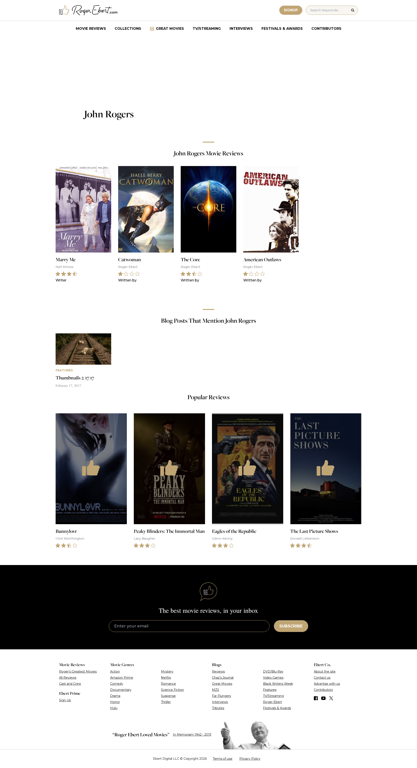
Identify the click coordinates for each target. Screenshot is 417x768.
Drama (115, 696)
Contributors (326, 29)
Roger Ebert (272, 702)
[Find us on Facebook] (316, 698)
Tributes (218, 708)
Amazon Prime (121, 678)
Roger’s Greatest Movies (78, 671)
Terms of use (222, 759)
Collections (128, 29)
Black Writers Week (278, 684)
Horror (115, 702)
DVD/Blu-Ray (273, 671)
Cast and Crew (70, 684)
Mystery (167, 671)
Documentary (120, 690)
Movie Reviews (91, 29)
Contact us (322, 678)
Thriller (166, 702)
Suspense (168, 696)
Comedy (116, 684)
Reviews (218, 671)
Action (115, 671)
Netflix (166, 678)
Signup (291, 10)
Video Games (273, 678)
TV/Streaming (207, 29)
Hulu (113, 708)
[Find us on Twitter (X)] (331, 698)
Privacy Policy (249, 759)
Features (269, 690)
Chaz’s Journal (222, 678)
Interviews (241, 29)
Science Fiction (172, 690)
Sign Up (65, 700)
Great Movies (170, 29)
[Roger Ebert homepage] (88, 10)
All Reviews (67, 678)
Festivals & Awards (282, 29)
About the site (325, 671)
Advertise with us (327, 684)
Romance (168, 684)
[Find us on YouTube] (323, 698)
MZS (215, 690)
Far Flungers (221, 696)
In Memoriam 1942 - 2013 (192, 734)
